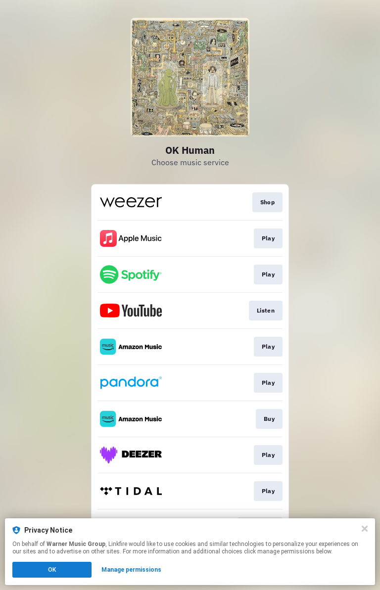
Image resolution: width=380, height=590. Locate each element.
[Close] (365, 529)
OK (52, 569)
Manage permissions (131, 569)
